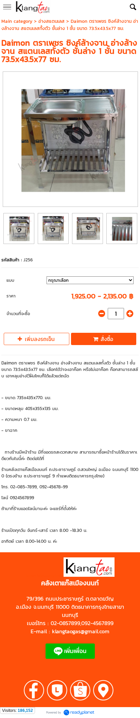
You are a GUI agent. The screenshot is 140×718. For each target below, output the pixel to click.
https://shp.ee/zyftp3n (45, 575)
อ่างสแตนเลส (51, 21)
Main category (16, 21)
